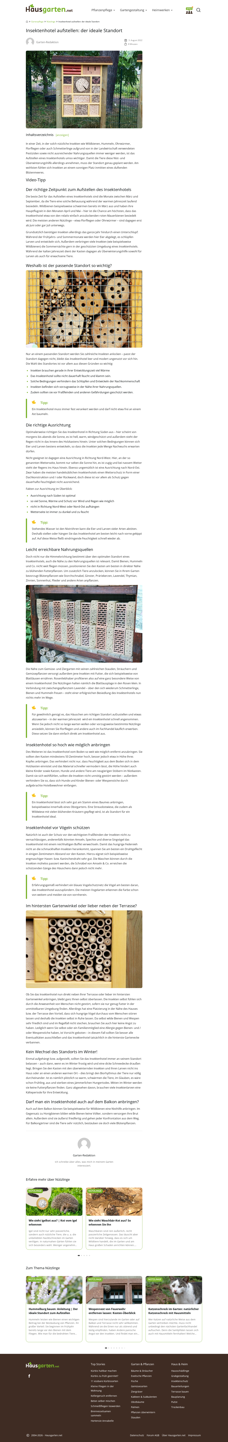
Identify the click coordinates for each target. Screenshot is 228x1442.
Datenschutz (137, 1435)
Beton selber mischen (103, 1401)
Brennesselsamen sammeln (101, 1413)
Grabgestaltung (180, 1376)
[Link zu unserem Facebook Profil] (29, 1376)
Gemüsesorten (139, 1386)
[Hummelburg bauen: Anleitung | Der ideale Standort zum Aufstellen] (54, 1290)
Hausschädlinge (180, 1370)
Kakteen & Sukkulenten (144, 1396)
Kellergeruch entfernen (104, 1395)
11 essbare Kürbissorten (104, 1381)
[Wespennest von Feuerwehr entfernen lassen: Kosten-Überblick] (114, 1290)
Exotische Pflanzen (141, 1376)
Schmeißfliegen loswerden (105, 1406)
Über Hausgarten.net (173, 1435)
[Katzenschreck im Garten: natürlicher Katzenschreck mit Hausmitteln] (174, 1290)
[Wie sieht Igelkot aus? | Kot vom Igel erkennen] (54, 1202)
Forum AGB (153, 1435)
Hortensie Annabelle (102, 1420)
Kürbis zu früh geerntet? (104, 1376)
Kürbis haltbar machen (104, 1370)
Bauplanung (178, 1396)
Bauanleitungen (180, 1386)
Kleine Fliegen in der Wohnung (102, 1388)
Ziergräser (137, 1391)
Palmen (135, 1407)
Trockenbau (177, 1407)
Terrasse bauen (180, 1391)
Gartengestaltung (132, 10)
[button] (114, 10)
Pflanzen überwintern (143, 1412)
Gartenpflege (37, 21)
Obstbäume (137, 1402)
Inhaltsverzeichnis (47, 134)
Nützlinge (51, 21)
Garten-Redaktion (47, 42)
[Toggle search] (198, 10)
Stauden (135, 1417)
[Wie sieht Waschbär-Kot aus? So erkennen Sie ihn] (114, 1202)
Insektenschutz (179, 1381)
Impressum (194, 1435)
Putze (174, 1402)
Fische (134, 1381)
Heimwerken (161, 10)
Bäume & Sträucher (142, 1370)
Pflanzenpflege (101, 10)
